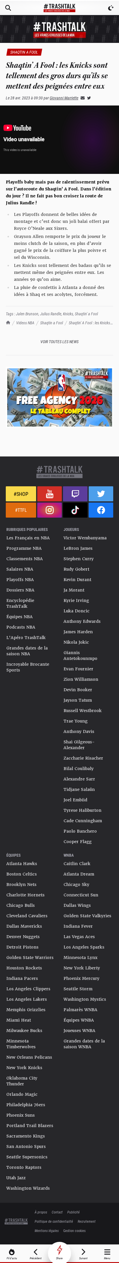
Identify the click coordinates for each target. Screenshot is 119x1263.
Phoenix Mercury (81, 978)
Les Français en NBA (28, 537)
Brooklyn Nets (21, 884)
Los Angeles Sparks (84, 947)
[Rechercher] (8, 8)
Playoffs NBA (20, 579)
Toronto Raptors (23, 1167)
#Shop (21, 493)
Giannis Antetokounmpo (80, 655)
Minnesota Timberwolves (21, 1043)
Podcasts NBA (20, 627)
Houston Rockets (24, 968)
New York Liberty (82, 968)
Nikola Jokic (76, 642)
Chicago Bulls (20, 905)
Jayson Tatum (78, 700)
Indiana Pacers (22, 978)
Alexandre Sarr (79, 779)
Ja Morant (74, 590)
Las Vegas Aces (79, 936)
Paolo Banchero (80, 831)
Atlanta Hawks (21, 863)
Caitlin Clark (77, 863)
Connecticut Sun (81, 895)
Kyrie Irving (76, 600)
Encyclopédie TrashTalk (20, 603)
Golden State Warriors (29, 957)
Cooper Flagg (78, 841)
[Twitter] (88, 98)
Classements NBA (24, 558)
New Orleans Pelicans (29, 1057)
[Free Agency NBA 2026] (59, 397)
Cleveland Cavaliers (26, 915)
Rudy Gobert (76, 569)
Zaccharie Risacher (83, 758)
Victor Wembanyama (85, 537)
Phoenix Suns (20, 1115)
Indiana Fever (78, 926)
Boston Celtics (21, 874)
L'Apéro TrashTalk (26, 637)
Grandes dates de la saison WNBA (84, 1043)
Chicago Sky (76, 884)
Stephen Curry (79, 558)
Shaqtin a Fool (51, 322)
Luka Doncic (77, 611)
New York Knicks (24, 1067)
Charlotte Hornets (25, 895)
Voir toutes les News (59, 341)
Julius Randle (50, 313)
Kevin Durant (77, 579)
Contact (57, 1212)
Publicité (73, 1212)
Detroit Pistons (22, 947)
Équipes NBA (19, 616)
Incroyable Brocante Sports (27, 667)
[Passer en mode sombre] (111, 8)
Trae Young (76, 721)
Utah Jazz (16, 1177)
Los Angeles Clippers (28, 988)
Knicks (68, 313)
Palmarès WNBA (80, 1009)
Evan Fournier (78, 668)
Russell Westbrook (83, 710)
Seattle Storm (78, 988)
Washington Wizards (28, 1188)
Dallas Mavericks (24, 926)
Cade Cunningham (83, 820)
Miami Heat (18, 1020)
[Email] (81, 98)
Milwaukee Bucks (24, 1030)
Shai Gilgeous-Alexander (79, 744)
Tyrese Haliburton (82, 810)
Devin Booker (78, 689)
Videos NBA (25, 322)
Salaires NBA (19, 569)
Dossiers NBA (20, 590)
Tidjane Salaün (79, 789)
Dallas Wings (77, 905)
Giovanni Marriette (64, 98)
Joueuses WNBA (79, 1030)
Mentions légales (47, 1230)
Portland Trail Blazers (29, 1125)
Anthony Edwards (82, 621)
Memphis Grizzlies (25, 1009)
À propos (41, 1212)
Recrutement (87, 1221)
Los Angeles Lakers (26, 999)
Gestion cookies (74, 1230)
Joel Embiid (75, 799)
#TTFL (21, 510)
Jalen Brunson (27, 313)
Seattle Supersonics (26, 1157)
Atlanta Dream (79, 874)
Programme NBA (24, 548)
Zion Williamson (81, 679)
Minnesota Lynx (80, 957)
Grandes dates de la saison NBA (27, 650)
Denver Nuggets (23, 936)
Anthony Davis (79, 731)
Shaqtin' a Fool (86, 313)
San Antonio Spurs (26, 1146)
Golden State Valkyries (87, 915)
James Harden (78, 631)
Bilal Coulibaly (79, 768)
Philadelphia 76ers (25, 1104)
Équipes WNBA (79, 1020)
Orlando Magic (22, 1094)
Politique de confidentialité (54, 1221)
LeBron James (78, 548)
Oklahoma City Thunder (21, 1081)
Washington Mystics (85, 999)
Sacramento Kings (25, 1136)
